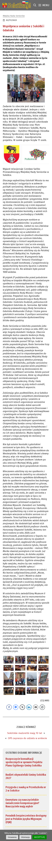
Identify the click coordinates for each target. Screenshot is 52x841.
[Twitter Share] (22, 707)
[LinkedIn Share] (29, 707)
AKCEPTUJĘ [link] (39, 837)
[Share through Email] (35, 707)
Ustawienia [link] (12, 837)
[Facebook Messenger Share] (15, 707)
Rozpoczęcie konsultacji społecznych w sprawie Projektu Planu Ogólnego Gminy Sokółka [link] (24, 762)
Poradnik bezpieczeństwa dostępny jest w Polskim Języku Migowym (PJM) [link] (26, 819)
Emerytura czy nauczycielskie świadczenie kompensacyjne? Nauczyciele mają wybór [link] (22, 803)
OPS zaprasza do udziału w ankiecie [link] (27, 738)
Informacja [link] (25, 837)
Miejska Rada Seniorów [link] (14, 16)
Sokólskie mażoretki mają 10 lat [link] (24, 733)
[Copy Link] (42, 707)
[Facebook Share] (9, 707)
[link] (16, 5)
